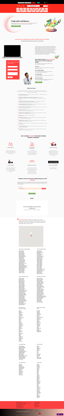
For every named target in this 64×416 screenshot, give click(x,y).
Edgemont (20, 318)
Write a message (9, 71)
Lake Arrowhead (21, 324)
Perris (19, 332)
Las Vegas (20, 370)
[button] (29, 11)
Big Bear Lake (21, 312)
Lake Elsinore (20, 325)
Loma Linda (20, 326)
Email (8, 68)
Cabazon (20, 313)
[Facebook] (40, 6)
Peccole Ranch (21, 371)
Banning (20, 310)
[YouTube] (42, 6)
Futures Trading (26, 411)
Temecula (20, 337)
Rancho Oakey (21, 372)
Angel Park (20, 364)
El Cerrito (20, 319)
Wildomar (20, 339)
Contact (31, 410)
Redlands (20, 334)
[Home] (25, 6)
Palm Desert (20, 330)
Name (8, 65)
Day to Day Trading (20, 411)
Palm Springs (20, 331)
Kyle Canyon (20, 369)
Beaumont (20, 311)
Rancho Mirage (21, 333)
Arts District (20, 365)
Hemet (20, 321)
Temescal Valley (21, 338)
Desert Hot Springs (21, 317)
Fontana (20, 320)
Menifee (20, 327)
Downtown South (21, 368)
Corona (20, 316)
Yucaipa (20, 340)
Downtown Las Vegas (22, 367)
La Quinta (20, 323)
